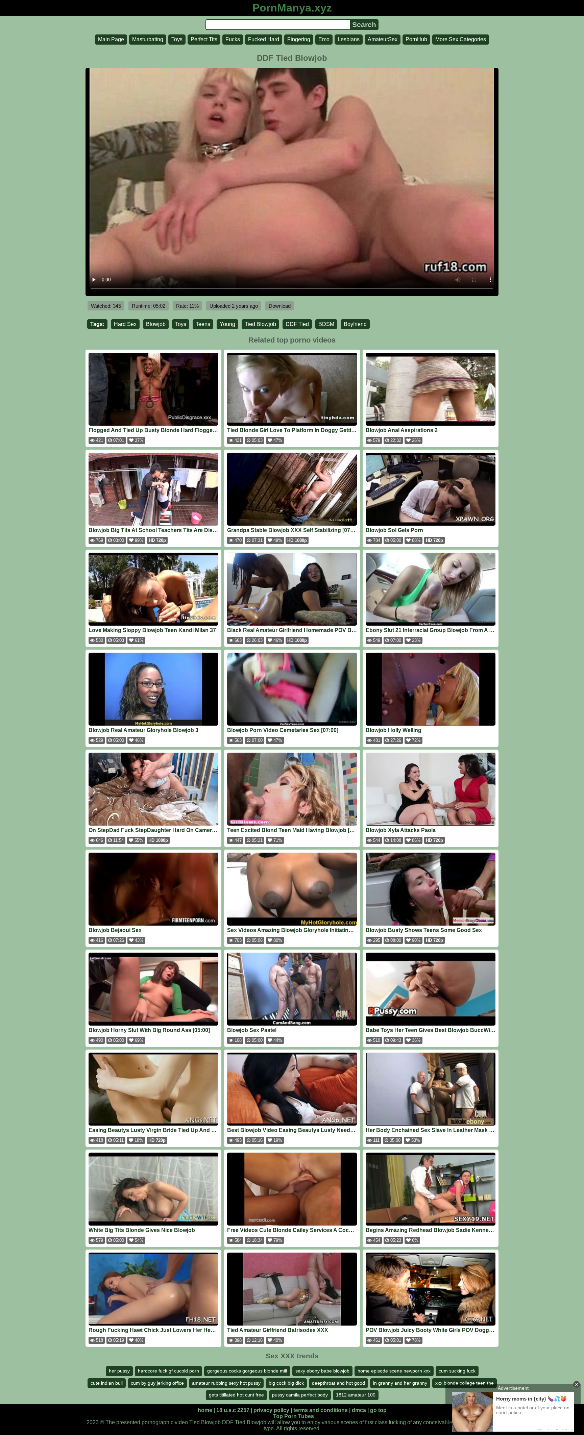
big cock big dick (286, 1383)
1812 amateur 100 (355, 1395)
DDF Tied (297, 324)
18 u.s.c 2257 (232, 1410)
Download (280, 306)
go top (378, 1410)
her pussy (119, 1371)
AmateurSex (382, 39)
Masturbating (147, 39)
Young (227, 324)
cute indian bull (107, 1383)
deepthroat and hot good (338, 1383)
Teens (203, 324)
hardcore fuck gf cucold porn (168, 1371)
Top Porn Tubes (293, 1416)
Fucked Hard (263, 39)
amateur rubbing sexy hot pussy (226, 1383)
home (205, 1410)
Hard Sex (125, 324)
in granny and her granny (400, 1383)
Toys (176, 39)
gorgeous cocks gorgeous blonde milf (247, 1371)
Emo (324, 39)
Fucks (232, 39)
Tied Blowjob (260, 324)
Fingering (298, 39)
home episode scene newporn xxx (394, 1371)
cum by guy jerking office (157, 1383)
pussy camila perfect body (300, 1395)
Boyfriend (355, 324)
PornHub (416, 39)
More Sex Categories (460, 39)
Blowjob (156, 324)
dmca (359, 1410)
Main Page (111, 39)
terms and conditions (320, 1410)
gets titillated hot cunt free (236, 1395)
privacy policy (271, 1410)
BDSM (326, 324)
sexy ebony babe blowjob (322, 1371)
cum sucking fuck (457, 1371)
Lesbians (349, 39)
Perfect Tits (204, 39)
